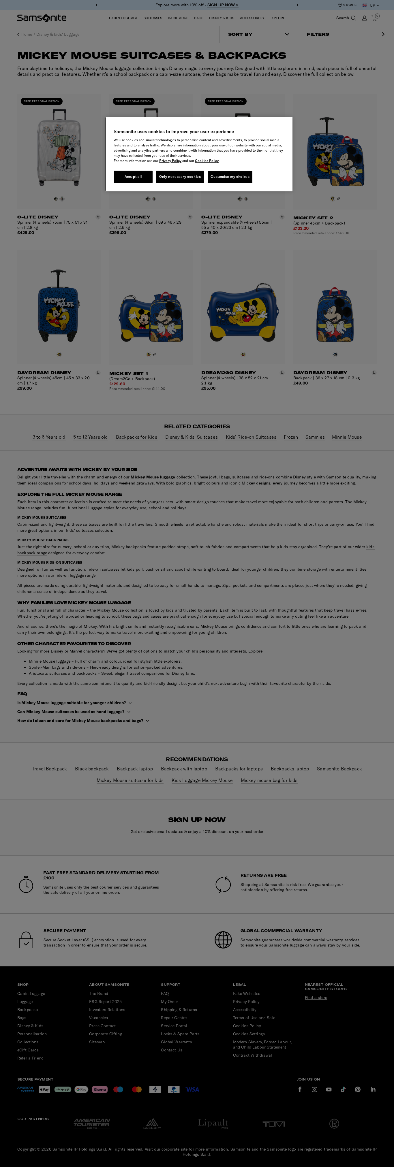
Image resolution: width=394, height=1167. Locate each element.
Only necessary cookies (180, 176)
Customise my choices (230, 176)
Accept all (133, 176)
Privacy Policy (170, 161)
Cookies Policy (207, 161)
